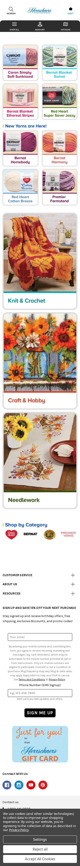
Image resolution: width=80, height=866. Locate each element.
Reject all (40, 849)
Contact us (10, 802)
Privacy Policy (57, 679)
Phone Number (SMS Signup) (40, 685)
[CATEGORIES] (14, 26)
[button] (40, 744)
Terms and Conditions (32, 679)
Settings (40, 839)
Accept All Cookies (40, 858)
